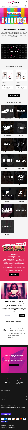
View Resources (14, 365)
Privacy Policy (3, 425)
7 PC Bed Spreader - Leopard (21, 84)
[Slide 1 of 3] (14, 16)
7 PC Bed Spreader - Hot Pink (7, 84)
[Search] (25, 6)
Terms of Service (11, 425)
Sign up (22, 315)
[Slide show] (14, 16)
